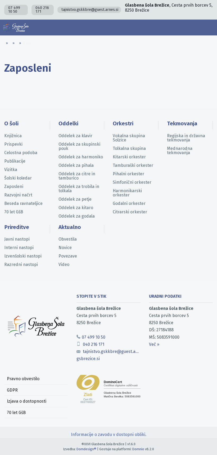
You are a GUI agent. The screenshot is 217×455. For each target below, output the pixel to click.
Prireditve (16, 227)
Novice (65, 247)
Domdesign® (86, 449)
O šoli (11, 123)
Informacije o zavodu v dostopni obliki (108, 434)
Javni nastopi (17, 239)
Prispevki (13, 144)
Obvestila (67, 239)
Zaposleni (13, 186)
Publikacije (14, 161)
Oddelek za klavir (75, 135)
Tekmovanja (182, 123)
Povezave (67, 256)
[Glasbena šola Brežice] (16, 27)
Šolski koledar (18, 178)
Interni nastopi (19, 247)
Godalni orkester (129, 203)
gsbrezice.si (88, 358)
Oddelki (68, 123)
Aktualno (69, 227)
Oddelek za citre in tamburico (76, 176)
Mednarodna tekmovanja (179, 150)
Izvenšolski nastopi (23, 256)
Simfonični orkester (132, 182)
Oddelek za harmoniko (80, 156)
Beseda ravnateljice (23, 203)
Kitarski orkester (129, 156)
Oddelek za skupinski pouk (79, 146)
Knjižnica (13, 135)
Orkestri (123, 123)
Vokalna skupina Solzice (129, 138)
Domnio (138, 449)
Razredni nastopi (21, 264)
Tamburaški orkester (133, 165)
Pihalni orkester (128, 173)
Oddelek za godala (76, 216)
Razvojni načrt (18, 194)
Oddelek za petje (75, 199)
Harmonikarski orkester (127, 192)
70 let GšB (13, 211)
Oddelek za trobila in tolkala (78, 188)
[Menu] (209, 27)
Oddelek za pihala (76, 165)
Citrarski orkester (130, 211)
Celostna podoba (20, 152)
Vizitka (10, 169)
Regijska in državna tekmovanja (186, 138)
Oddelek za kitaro (75, 207)
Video (63, 264)
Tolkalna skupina (129, 148)
